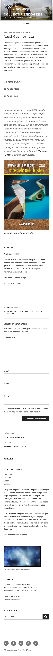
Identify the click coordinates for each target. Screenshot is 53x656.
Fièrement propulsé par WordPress (17, 650)
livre (32, 311)
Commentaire (10, 337)
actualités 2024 (15, 308)
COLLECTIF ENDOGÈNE (23, 14)
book (9, 311)
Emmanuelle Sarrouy (12, 283)
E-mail (7, 383)
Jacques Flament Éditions (16, 232)
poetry (10, 314)
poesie (39, 311)
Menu (28, 23)
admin (27, 33)
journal (24, 311)
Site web (7, 396)
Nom (6, 371)
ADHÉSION (9, 458)
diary (16, 311)
